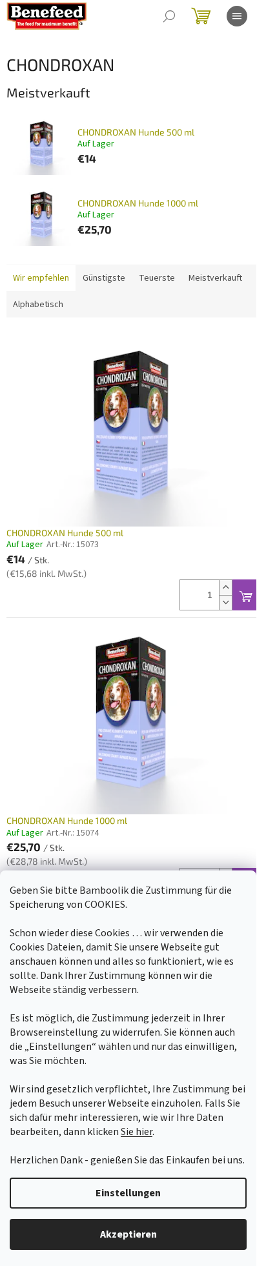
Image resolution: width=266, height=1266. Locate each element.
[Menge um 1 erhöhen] (225, 587)
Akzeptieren (128, 1234)
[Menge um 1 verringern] (225, 602)
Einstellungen (128, 1193)
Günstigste (104, 278)
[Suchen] (169, 16)
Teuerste (157, 278)
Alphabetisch (38, 304)
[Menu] (237, 16)
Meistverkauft (215, 278)
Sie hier (136, 1132)
